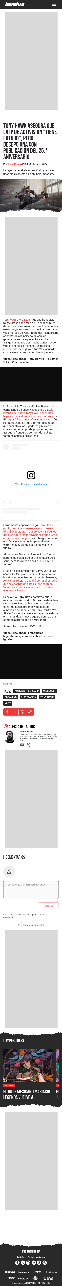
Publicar (49, 905)
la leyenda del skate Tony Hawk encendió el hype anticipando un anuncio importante (28, 413)
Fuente (7, 683)
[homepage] (15, 4)
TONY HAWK (47, 697)
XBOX (8, 703)
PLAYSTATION (28, 697)
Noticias (9, 1085)
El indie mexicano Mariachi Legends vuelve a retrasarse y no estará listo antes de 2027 (26, 1100)
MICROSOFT (49, 691)
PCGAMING (11, 697)
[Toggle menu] (54, 4)
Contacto (20, 1257)
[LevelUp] (10, 1272)
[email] (22, 745)
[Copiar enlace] (30, 712)
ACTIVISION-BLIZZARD (27, 691)
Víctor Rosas (14, 164)
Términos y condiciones (36, 1257)
